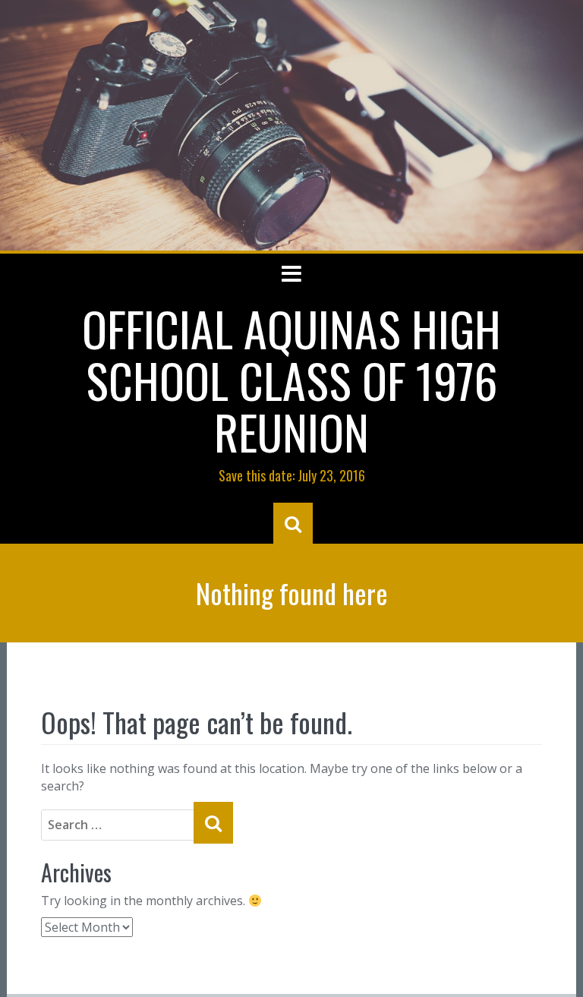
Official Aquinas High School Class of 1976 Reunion (291, 379)
